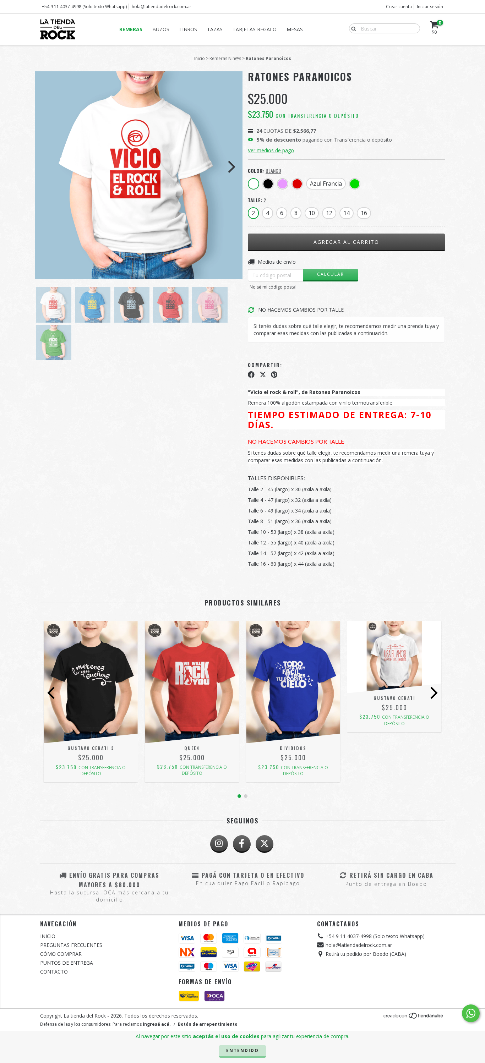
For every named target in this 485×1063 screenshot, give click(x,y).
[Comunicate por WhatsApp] (471, 1013)
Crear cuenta (399, 7)
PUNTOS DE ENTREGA (66, 962)
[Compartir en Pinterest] (274, 374)
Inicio (199, 58)
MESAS (295, 29)
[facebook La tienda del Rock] (242, 844)
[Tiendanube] (414, 1017)
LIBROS (188, 29)
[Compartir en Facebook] (251, 374)
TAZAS (215, 29)
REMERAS (130, 29)
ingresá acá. (157, 1024)
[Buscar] (352, 28)
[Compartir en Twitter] (263, 374)
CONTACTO (54, 971)
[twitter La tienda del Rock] (264, 844)
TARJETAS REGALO (255, 29)
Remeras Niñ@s (225, 58)
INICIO (47, 936)
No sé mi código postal (273, 287)
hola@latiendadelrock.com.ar (161, 7)
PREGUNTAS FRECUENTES (71, 945)
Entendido (242, 1050)
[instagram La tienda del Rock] (219, 844)
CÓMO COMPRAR (61, 953)
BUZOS (160, 29)
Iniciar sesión (430, 7)
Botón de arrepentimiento (208, 1024)
